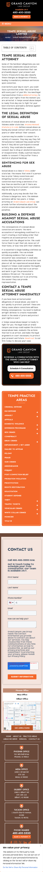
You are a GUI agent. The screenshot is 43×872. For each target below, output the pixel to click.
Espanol (23, 739)
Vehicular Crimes (13, 508)
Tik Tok (30, 842)
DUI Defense (10, 411)
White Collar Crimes (15, 512)
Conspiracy (10, 436)
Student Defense (13, 495)
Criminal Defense (13, 407)
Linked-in (25, 842)
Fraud (8, 457)
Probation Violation (15, 478)
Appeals (9, 419)
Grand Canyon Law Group (24, 202)
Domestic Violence (14, 423)
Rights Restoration (15, 487)
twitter (20, 842)
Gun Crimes (10, 462)
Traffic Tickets (12, 504)
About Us (17, 736)
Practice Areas (30, 736)
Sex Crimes (10, 432)
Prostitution (11, 483)
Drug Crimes (11, 440)
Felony (8, 453)
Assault (9, 415)
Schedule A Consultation (21, 368)
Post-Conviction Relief (16, 474)
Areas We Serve (10, 739)
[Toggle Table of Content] (30, 48)
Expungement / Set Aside (17, 445)
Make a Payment (21, 17)
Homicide (9, 516)
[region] (21, 858)
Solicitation (11, 491)
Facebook (11, 842)
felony (27, 171)
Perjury (8, 470)
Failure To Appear (14, 449)
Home (8, 736)
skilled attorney (30, 95)
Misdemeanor (11, 466)
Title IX (8, 521)
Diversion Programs (15, 428)
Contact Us (34, 739)
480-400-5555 (21, 12)
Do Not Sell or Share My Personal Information (20, 867)
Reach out (29, 338)
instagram (15, 842)
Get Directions (22, 728)
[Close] (40, 845)
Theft (7, 500)
